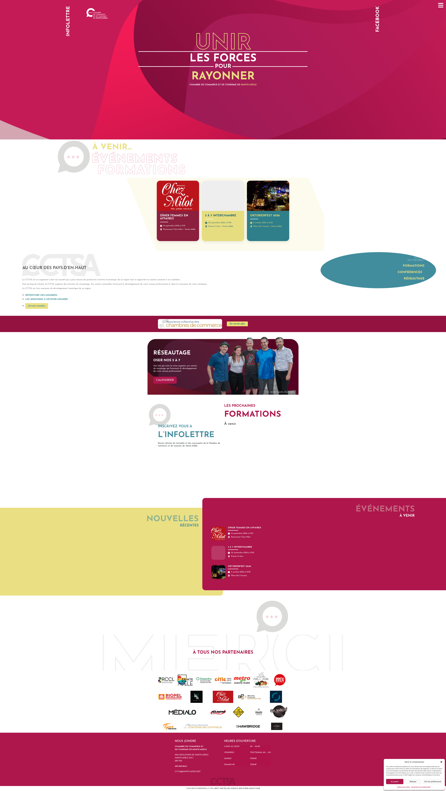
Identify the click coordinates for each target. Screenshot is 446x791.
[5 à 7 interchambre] (218, 553)
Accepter (395, 781)
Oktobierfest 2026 (265, 215)
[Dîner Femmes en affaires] (218, 534)
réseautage (414, 278)
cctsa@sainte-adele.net (188, 772)
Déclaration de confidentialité (420, 787)
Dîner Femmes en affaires (244, 528)
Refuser (413, 781)
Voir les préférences (432, 781)
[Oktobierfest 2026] (218, 572)
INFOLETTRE (68, 21)
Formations (413, 265)
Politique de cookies (403, 787)
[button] (441, 762)
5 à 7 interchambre (220, 215)
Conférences (410, 272)
